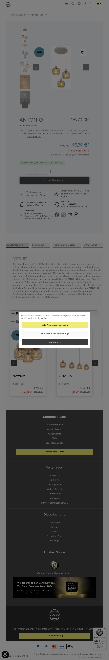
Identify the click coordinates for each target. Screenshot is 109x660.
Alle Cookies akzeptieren (55, 325)
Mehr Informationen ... (41, 318)
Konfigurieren (55, 342)
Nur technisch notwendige (55, 334)
